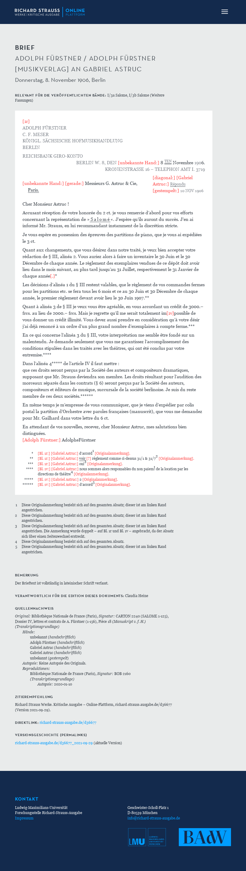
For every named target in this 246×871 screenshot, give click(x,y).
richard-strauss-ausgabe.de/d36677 (68, 722)
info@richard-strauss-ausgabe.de (154, 818)
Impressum (24, 818)
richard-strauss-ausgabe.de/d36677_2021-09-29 (54, 743)
